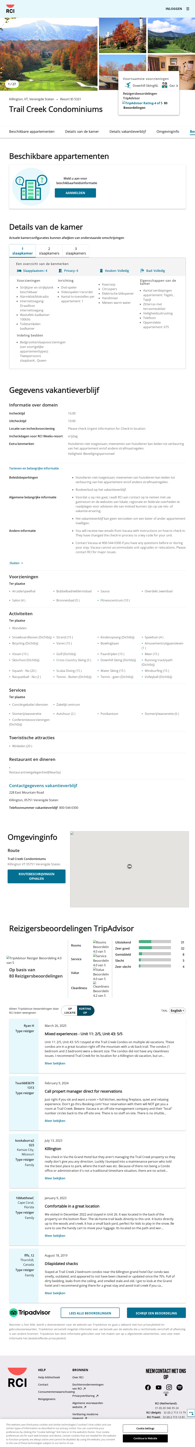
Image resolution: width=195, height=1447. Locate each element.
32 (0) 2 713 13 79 (175, 1412)
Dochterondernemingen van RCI (88, 1386)
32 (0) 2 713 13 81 (174, 1417)
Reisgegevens (46, 1399)
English (176, 1011)
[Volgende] (177, 85)
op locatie (70, 1010)
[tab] (32, 131)
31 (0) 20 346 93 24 (167, 1408)
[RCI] (10, 9)
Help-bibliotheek (49, 1377)
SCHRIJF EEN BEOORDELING (156, 1313)
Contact (43, 1384)
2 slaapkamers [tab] (49, 250)
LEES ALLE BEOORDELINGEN (90, 1313)
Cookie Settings (145, 1428)
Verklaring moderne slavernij (85, 1416)
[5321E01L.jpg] (49, 54)
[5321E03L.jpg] (171, 35)
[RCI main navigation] (187, 8)
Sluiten (14, 563)
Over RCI (77, 1377)
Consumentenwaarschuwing (56, 1392)
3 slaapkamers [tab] (76, 250)
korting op (85, 1010)
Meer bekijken (55, 1063)
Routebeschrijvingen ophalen (36, 876)
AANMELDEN (75, 193)
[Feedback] (191, 1412)
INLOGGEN (174, 9)
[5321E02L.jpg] (122, 35)
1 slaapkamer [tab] (22, 250)
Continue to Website (145, 1438)
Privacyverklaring (83, 1396)
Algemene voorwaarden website (87, 1405)
